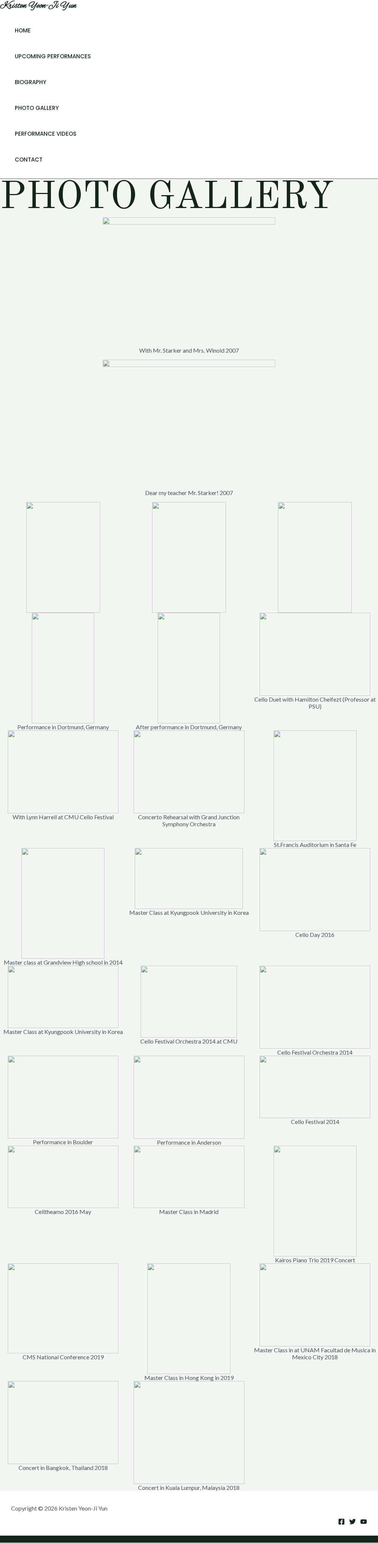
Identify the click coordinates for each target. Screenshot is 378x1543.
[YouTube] (363, 1522)
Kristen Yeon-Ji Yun (38, 6)
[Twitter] (352, 1522)
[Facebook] (341, 1522)
